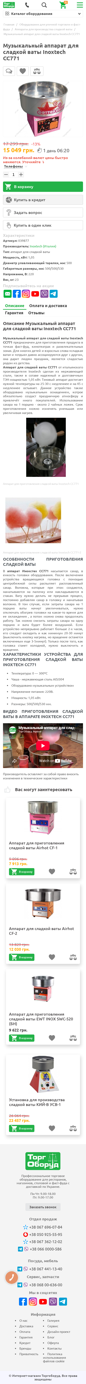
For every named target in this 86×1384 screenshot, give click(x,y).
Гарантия (14, 312)
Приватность (28, 1354)
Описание (14, 305)
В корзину (23, 186)
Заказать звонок (43, 1207)
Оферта (53, 1343)
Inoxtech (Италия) (43, 246)
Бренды (25, 1348)
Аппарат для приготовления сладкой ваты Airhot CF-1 (36, 845)
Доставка (26, 1326)
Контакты (54, 1348)
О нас (23, 1320)
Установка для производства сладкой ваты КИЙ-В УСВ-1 (37, 1102)
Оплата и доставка (48, 305)
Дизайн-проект (58, 1331)
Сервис (52, 1326)
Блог (51, 1337)
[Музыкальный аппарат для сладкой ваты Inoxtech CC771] (43, 109)
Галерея (53, 1320)
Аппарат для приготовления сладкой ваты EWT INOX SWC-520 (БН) (41, 1019)
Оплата (24, 1331)
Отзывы (36, 312)
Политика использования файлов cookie (54, 1357)
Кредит (24, 1343)
